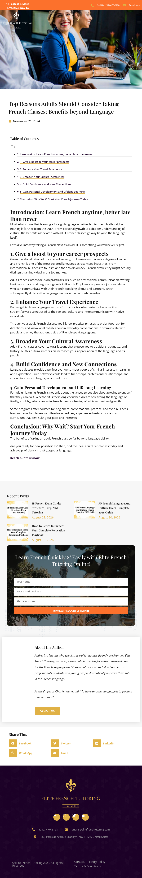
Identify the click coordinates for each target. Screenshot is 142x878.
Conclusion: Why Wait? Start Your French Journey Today (54, 199)
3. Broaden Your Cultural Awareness (42, 176)
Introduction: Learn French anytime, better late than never (56, 154)
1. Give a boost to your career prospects (44, 161)
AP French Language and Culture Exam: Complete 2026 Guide (114, 508)
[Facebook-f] (56, 817)
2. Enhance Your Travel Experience (41, 169)
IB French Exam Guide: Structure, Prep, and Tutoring (46, 508)
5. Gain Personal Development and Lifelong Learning (52, 191)
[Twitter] (75, 817)
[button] (139, 22)
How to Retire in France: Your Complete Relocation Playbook (48, 530)
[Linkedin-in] (85, 817)
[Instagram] (66, 817)
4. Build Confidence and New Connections (45, 184)
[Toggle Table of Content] (12, 147)
